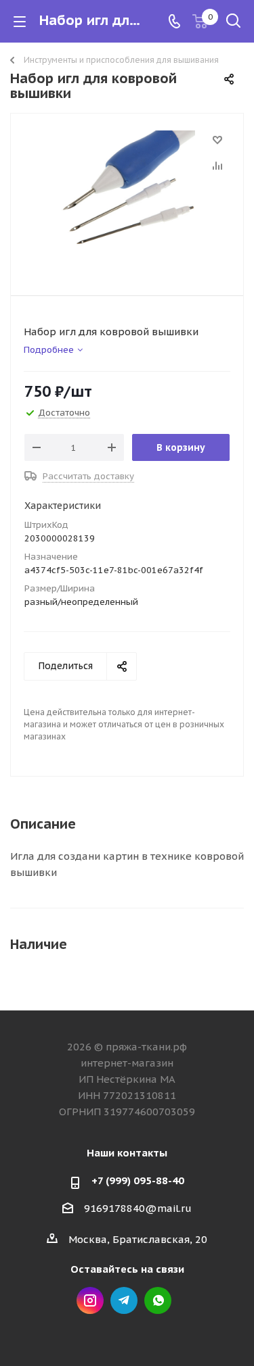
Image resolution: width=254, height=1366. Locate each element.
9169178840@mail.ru (138, 1208)
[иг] (127, 198)
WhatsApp (157, 1300)
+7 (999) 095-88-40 (137, 1180)
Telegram (123, 1300)
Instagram (90, 1300)
